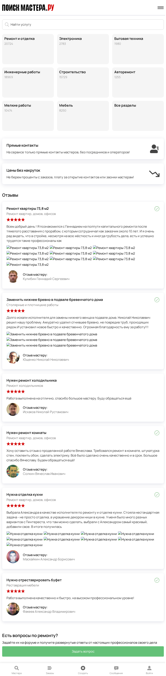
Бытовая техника (128, 41)
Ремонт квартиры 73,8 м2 (27, 208)
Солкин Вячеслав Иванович (44, 473)
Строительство (72, 74)
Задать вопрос (83, 651)
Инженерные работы (22, 74)
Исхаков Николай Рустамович (45, 412)
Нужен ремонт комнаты (26, 432)
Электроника (70, 41)
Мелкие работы (17, 107)
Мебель (66, 107)
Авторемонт (124, 74)
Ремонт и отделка (19, 41)
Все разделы (125, 105)
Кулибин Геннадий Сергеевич (46, 279)
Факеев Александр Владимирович (49, 611)
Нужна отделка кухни (24, 494)
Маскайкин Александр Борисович (49, 559)
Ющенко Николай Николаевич (46, 359)
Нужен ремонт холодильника (31, 380)
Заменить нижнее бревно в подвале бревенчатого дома (54, 299)
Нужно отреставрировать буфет (34, 580)
